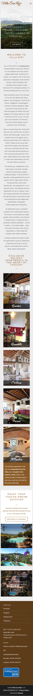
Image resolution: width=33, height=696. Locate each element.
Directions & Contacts (16, 519)
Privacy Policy (24, 690)
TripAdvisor (6, 621)
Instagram (6, 612)
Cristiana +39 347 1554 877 (12, 662)
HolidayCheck (7, 617)
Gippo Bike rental (8, 632)
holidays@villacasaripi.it (11, 654)
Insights (16, 44)
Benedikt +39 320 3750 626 (12, 658)
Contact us (16, 590)
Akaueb (20, 693)
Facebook (6, 608)
